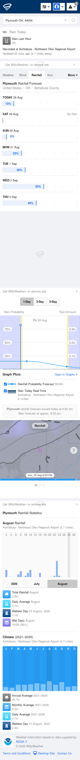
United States (12, 88)
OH (28, 88)
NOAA (20, 741)
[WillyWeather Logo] (10, 6)
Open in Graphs (65, 374)
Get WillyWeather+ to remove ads (27, 64)
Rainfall (37, 75)
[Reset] (65, 20)
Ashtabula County (46, 88)
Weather (8, 75)
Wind (22, 75)
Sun (50, 75)
